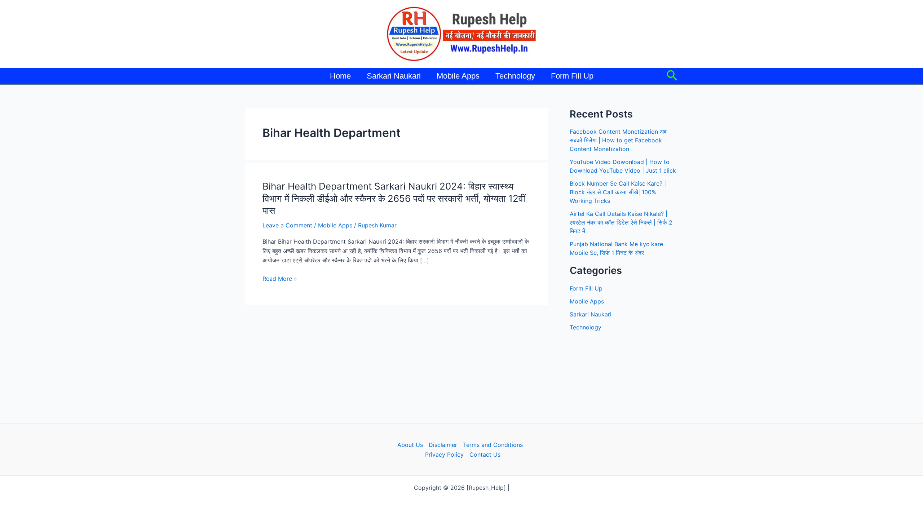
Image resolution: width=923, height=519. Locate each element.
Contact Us (484, 454)
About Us (410, 444)
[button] (672, 76)
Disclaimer (443, 444)
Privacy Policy (444, 454)
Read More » (279, 279)
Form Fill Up (572, 75)
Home (340, 75)
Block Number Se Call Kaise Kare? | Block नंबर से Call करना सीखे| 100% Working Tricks (618, 192)
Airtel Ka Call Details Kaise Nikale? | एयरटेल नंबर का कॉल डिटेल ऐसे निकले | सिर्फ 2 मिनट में (621, 222)
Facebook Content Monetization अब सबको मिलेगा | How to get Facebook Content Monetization (618, 140)
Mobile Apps (458, 75)
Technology (515, 75)
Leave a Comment (287, 225)
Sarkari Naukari (394, 75)
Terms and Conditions (493, 444)
